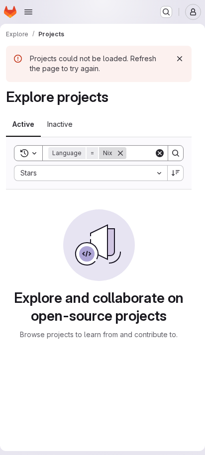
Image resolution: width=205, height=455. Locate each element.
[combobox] (90, 173)
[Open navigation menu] (28, 12)
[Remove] (120, 153)
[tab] (23, 124)
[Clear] (160, 153)
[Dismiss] (180, 59)
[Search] (176, 153)
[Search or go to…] (166, 12)
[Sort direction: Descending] (176, 173)
